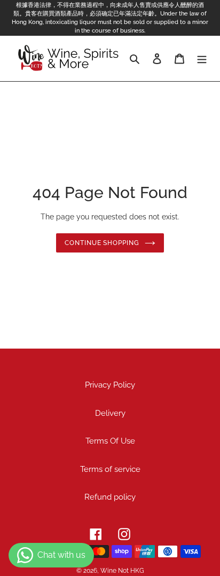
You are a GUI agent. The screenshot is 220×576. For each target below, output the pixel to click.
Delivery (110, 413)
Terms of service (110, 469)
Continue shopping (102, 243)
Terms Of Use (110, 441)
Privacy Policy (110, 385)
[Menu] (202, 58)
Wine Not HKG (122, 570)
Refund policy (110, 497)
